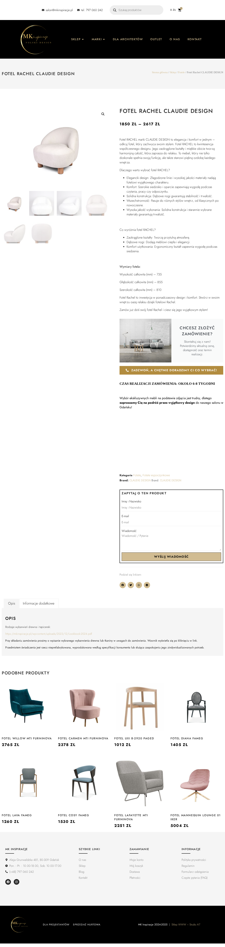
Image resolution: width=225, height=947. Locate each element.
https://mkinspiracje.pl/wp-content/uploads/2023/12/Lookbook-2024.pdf (48, 634)
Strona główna (160, 72)
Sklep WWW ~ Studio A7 (186, 924)
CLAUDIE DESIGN (140, 480)
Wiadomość (129, 531)
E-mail (125, 516)
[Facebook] (8, 882)
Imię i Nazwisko (131, 501)
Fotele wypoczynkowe (156, 475)
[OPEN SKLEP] (82, 39)
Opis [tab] (11, 603)
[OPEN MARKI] (103, 39)
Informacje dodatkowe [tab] (38, 603)
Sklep (173, 72)
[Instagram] (16, 882)
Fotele (181, 72)
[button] (103, 114)
